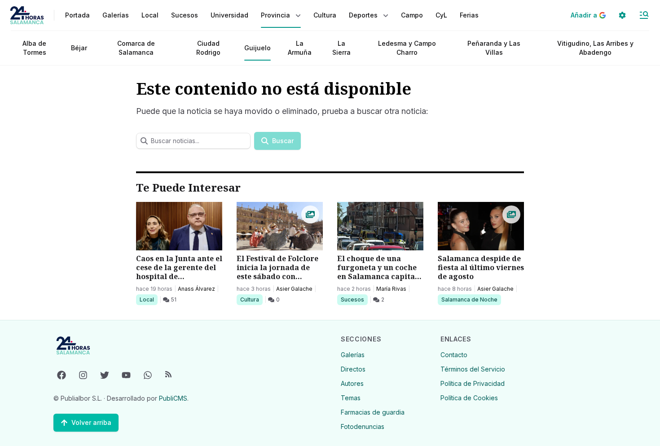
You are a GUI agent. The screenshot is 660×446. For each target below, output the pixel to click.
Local (148, 299)
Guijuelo (257, 48)
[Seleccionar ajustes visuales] (622, 15)
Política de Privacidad (472, 383)
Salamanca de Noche (469, 299)
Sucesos (354, 299)
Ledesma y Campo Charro (407, 47)
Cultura (251, 299)
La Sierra (341, 47)
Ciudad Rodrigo (208, 47)
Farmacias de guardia (373, 412)
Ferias (469, 15)
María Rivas (391, 288)
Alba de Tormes (34, 47)
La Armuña (300, 47)
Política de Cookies (469, 398)
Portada (77, 15)
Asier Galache (294, 288)
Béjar (79, 48)
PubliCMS (173, 398)
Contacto (453, 355)
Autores (352, 383)
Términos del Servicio (472, 369)
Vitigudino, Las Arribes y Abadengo (595, 47)
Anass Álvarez (196, 288)
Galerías (115, 15)
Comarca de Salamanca (136, 47)
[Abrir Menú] (644, 15)
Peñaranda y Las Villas (493, 47)
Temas (351, 398)
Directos (353, 369)
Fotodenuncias (362, 426)
